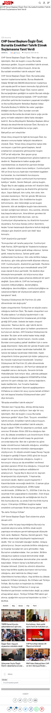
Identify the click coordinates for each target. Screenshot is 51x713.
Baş (13, 606)
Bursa (21, 606)
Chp (27, 606)
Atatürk (5, 606)
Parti (35, 606)
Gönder (4, 680)
